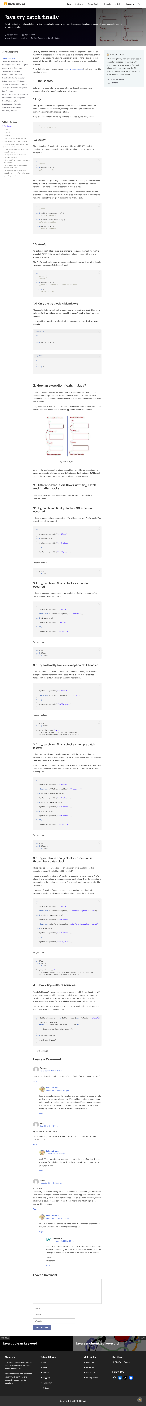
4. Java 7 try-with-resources (12, 176)
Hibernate (107, 4)
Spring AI (79, 4)
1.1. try (6, 129)
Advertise (90, 1367)
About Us (90, 1362)
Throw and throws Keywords (12, 61)
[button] (139, 4)
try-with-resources (75, 69)
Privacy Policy (92, 1378)
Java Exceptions (40, 38)
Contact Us (90, 1372)
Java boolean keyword (19, 1343)
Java (69, 4)
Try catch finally (8, 58)
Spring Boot (93, 4)
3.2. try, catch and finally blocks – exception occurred (15, 156)
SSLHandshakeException (11, 107)
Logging (46, 1378)
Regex (45, 1367)
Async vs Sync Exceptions (12, 68)
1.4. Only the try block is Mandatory (16, 138)
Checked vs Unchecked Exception (15, 65)
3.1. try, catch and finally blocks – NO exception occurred (16, 151)
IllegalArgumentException (11, 104)
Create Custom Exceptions (12, 75)
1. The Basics (7, 126)
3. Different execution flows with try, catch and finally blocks (15, 146)
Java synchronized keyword (97, 1343)
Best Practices (7, 91)
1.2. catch (7, 132)
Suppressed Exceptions (11, 71)
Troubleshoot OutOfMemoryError (14, 88)
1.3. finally (7, 135)
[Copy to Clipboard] (99, 124)
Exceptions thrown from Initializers (15, 94)
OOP (45, 1362)
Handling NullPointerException (13, 78)
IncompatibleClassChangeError (13, 98)
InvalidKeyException (9, 111)
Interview (130, 4)
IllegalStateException (10, 101)
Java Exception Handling (17, 38)
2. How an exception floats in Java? (14, 141)
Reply (35, 1081)
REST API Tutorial (122, 1362)
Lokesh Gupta (12, 35)
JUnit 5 (118, 4)
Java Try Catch (54, 38)
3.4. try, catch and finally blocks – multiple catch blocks (15, 166)
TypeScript (47, 1383)
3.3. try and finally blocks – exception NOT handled (17, 161)
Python (46, 1388)
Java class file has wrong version (14, 84)
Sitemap (82, 1401)
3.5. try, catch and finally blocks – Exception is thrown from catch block (17, 172)
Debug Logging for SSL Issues (13, 81)
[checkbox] (139, 1399)
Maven (46, 1372)
